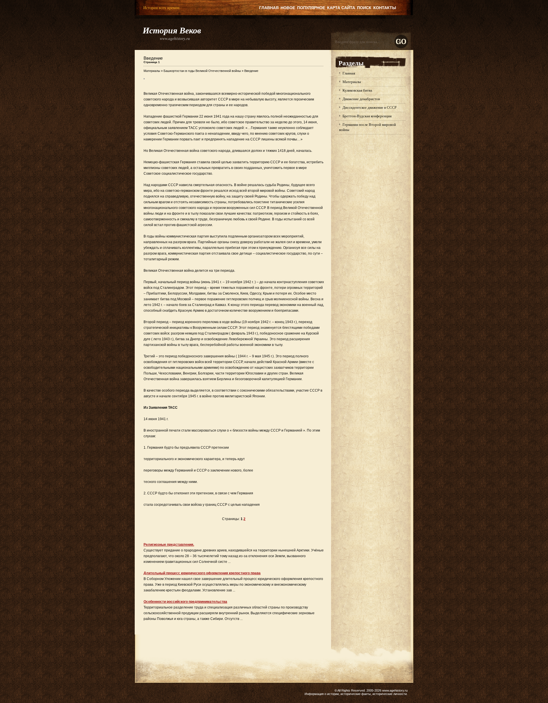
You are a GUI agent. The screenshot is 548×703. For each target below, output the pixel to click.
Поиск (364, 7)
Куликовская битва (357, 90)
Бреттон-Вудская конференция (367, 115)
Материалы (152, 70)
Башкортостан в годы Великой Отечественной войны (202, 70)
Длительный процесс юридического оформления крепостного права (202, 573)
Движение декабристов (361, 98)
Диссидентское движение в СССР (369, 107)
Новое (288, 7)
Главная (269, 7)
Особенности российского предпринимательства (185, 602)
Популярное (311, 7)
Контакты (384, 7)
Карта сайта (341, 7)
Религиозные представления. (169, 545)
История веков (172, 30)
